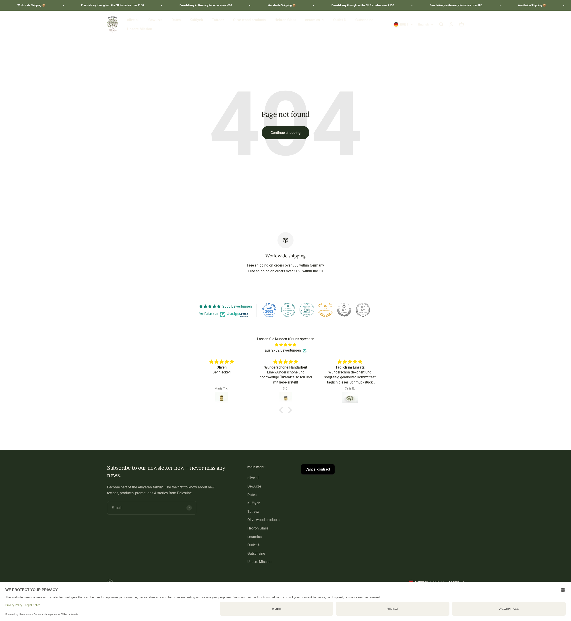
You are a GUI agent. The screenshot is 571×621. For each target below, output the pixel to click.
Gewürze (155, 20)
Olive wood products (249, 20)
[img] (285, 345)
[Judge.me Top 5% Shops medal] (344, 310)
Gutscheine (364, 20)
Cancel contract (318, 469)
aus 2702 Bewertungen (283, 350)
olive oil (133, 20)
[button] (282, 410)
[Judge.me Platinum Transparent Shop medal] (288, 310)
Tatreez (218, 20)
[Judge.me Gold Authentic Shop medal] (325, 310)
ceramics (312, 20)
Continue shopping (285, 133)
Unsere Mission (139, 29)
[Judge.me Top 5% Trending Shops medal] (363, 310)
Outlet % (339, 20)
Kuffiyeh (196, 20)
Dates (176, 20)
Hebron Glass (285, 20)
